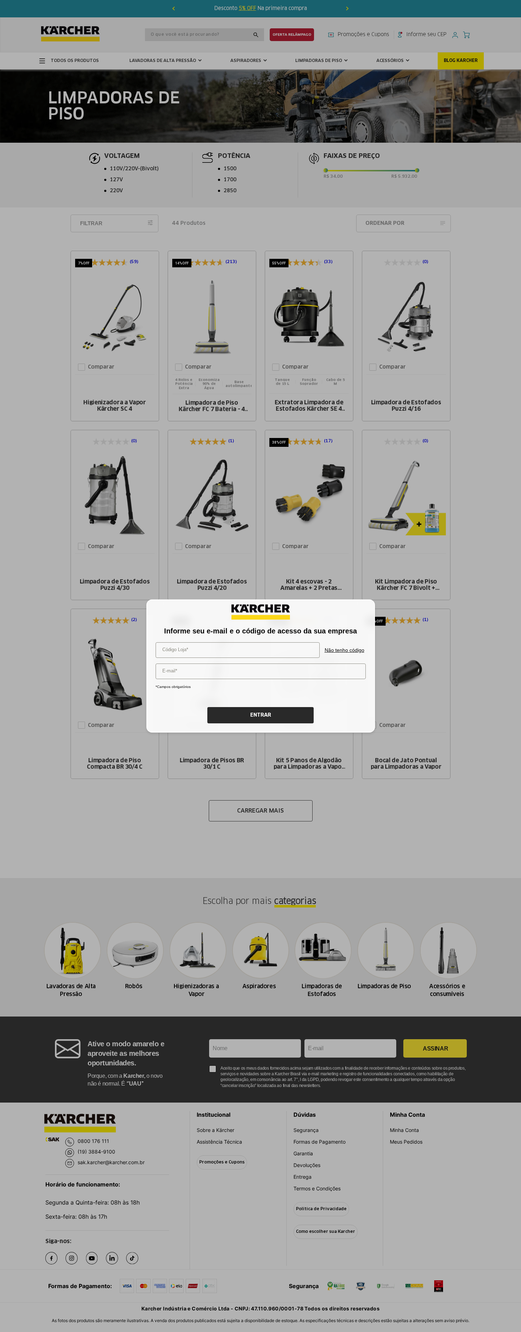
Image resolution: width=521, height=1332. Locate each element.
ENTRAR (260, 715)
